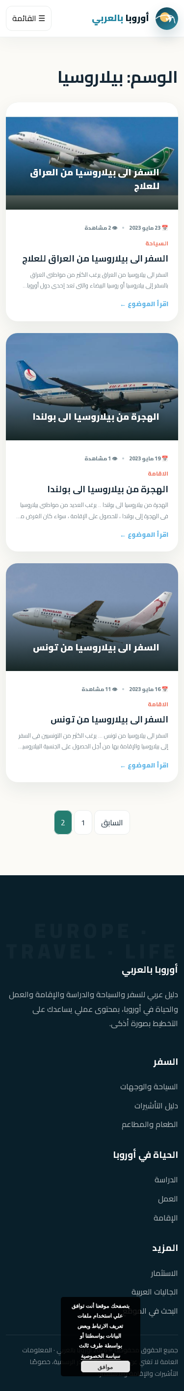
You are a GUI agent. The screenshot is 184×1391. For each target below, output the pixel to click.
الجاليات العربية (154, 1292)
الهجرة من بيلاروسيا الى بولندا (107, 489)
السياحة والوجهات (149, 1086)
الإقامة (166, 1218)
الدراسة (166, 1180)
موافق (105, 1366)
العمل (168, 1199)
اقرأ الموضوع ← (144, 304)
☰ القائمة (28, 18)
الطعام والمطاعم (150, 1124)
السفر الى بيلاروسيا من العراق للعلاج (95, 258)
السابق (112, 822)
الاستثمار (164, 1273)
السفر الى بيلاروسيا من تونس (109, 719)
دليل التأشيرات (156, 1106)
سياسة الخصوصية (100, 1355)
